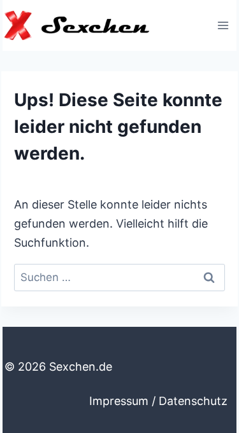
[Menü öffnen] (223, 25)
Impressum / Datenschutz (158, 401)
